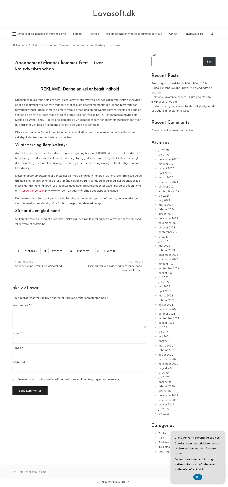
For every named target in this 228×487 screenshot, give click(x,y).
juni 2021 (164, 332)
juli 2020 (164, 372)
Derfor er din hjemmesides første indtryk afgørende (183, 106)
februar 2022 (167, 300)
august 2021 (166, 322)
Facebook (31, 251)
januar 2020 (166, 391)
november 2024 (168, 182)
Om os (173, 33)
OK (198, 477)
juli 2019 (164, 409)
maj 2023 (164, 245)
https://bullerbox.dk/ (31, 190)
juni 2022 (164, 282)
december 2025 (168, 159)
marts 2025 (166, 177)
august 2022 (166, 273)
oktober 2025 (167, 164)
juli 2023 (164, 236)
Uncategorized (168, 451)
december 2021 (168, 309)
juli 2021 (164, 327)
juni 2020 (164, 377)
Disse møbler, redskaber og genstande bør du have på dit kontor (115, 268)
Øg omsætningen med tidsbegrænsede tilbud (134, 33)
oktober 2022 (167, 263)
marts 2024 (166, 204)
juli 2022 (164, 277)
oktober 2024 (167, 186)
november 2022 (168, 259)
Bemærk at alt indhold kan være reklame (41, 33)
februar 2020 (167, 386)
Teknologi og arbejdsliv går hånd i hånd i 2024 (179, 83)
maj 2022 (164, 286)
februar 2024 (167, 209)
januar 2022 (166, 304)
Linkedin (109, 251)
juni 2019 (164, 413)
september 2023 (169, 232)
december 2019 (168, 395)
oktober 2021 (167, 313)
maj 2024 (164, 200)
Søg (154, 55)
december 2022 (168, 254)
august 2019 (166, 404)
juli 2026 (164, 150)
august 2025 (166, 168)
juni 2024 (164, 195)
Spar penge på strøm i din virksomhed (38, 266)
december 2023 (168, 218)
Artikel (163, 433)
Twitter (57, 251)
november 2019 (168, 400)
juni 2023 (164, 241)
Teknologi (164, 447)
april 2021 (165, 341)
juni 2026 (164, 155)
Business (164, 442)
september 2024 (169, 191)
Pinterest (83, 251)
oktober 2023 (167, 227)
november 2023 (168, 223)
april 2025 (165, 173)
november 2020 (168, 363)
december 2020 (168, 359)
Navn (17, 333)
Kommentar (21, 305)
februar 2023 (167, 250)
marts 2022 (166, 295)
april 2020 (165, 382)
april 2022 (165, 291)
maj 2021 (164, 336)
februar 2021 (167, 350)
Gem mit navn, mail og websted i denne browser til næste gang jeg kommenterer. (69, 379)
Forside (77, 33)
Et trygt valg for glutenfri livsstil (170, 110)
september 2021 (169, 318)
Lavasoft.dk (114, 14)
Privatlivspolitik (193, 33)
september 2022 (169, 268)
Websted (18, 362)
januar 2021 (166, 354)
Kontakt (94, 33)
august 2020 (166, 368)
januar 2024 (166, 213)
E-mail (17, 348)
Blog (161, 437)
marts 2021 (166, 345)
